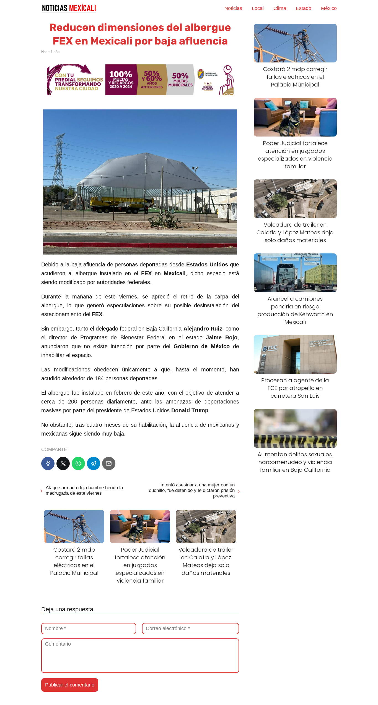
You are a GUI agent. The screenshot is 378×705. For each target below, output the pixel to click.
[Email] (108, 463)
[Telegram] (93, 463)
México (329, 8)
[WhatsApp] (78, 463)
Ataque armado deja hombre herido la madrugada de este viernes (84, 490)
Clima (279, 8)
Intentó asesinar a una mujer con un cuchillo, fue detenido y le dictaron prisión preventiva (191, 490)
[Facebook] (48, 463)
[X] (63, 463)
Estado (303, 8)
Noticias (233, 8)
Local (258, 8)
